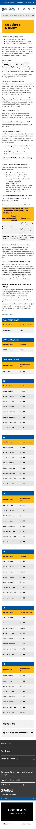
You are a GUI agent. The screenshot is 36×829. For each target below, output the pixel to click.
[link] (29, 9)
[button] (18, 2)
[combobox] (18, 780)
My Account (14, 146)
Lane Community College (17, 773)
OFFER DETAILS (26, 824)
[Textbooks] (19, 9)
